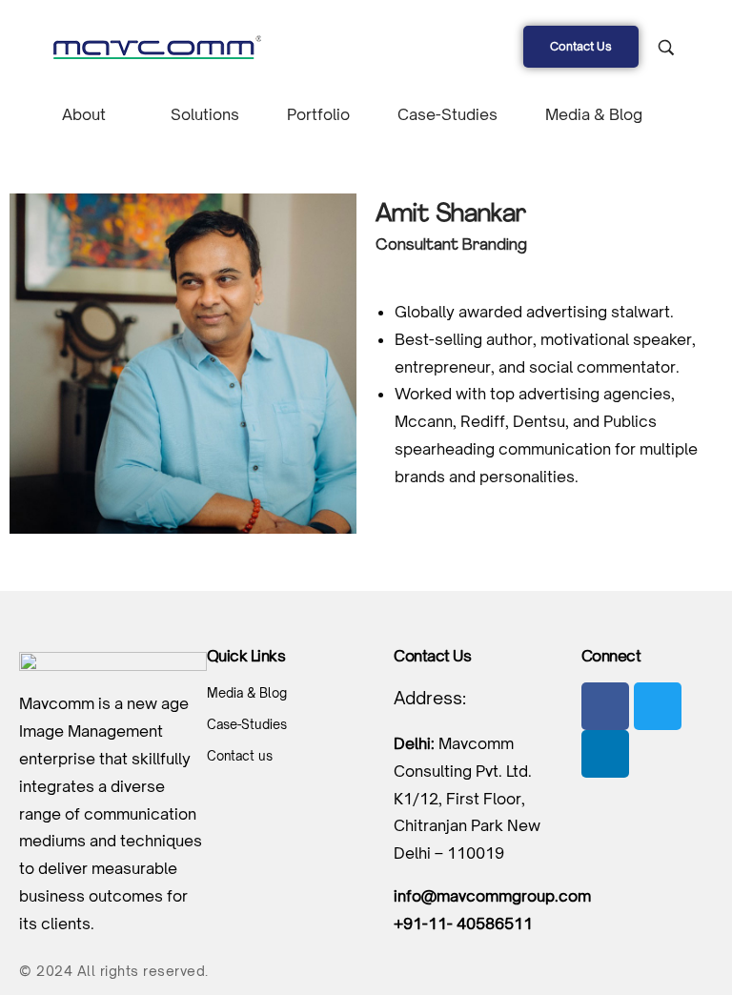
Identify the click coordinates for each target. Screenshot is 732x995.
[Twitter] (657, 706)
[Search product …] (666, 47)
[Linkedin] (605, 754)
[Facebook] (605, 706)
